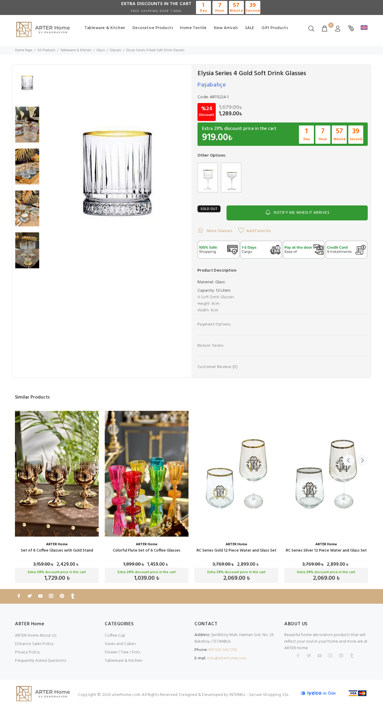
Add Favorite (258, 231)
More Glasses (219, 231)
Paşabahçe (211, 85)
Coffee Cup (115, 635)
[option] (27, 86)
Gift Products (275, 28)
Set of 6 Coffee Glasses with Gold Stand (57, 550)
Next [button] (362, 460)
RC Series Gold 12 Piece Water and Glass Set (236, 550)
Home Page (23, 50)
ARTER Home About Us (35, 635)
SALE (249, 28)
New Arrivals (226, 28)
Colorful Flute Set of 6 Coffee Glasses (146, 550)
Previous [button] (348, 460)
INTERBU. (238, 694)
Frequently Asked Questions (40, 660)
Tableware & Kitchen (105, 28)
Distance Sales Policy (34, 644)
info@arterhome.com (226, 658)
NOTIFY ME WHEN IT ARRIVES (301, 212)
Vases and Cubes (120, 644)
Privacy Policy (27, 652)
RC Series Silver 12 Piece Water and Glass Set (326, 550)
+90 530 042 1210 (222, 650)
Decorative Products (153, 28)
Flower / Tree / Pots (122, 652)
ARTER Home (57, 544)
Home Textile (193, 28)
